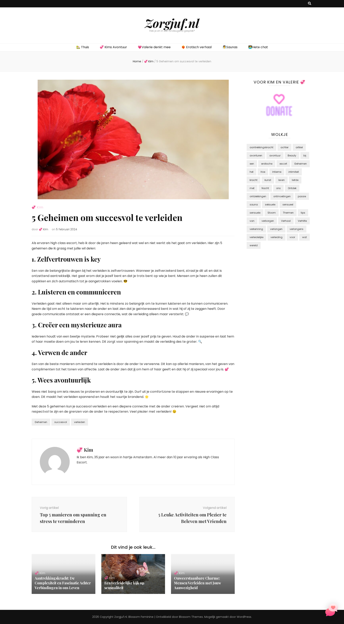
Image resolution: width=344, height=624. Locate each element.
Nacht (265, 188)
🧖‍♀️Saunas (229, 47)
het (251, 172)
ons (278, 188)
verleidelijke (256, 237)
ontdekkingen (258, 196)
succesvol (60, 422)
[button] (331, 610)
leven (281, 180)
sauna (254, 204)
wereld (254, 245)
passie (302, 196)
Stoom (272, 212)
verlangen (276, 229)
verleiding (276, 237)
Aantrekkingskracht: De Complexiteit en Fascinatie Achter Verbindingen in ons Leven (63, 583)
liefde (295, 180)
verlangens (296, 229)
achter (284, 147)
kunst (268, 180)
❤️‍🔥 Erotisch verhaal (196, 47)
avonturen (256, 155)
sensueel (287, 204)
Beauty (292, 155)
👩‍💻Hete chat (258, 47)
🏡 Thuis (82, 47)
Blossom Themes (191, 617)
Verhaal (286, 221)
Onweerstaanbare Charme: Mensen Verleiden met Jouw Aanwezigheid (197, 583)
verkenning (256, 229)
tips (303, 212)
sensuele (255, 212)
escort (283, 163)
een (252, 163)
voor (292, 237)
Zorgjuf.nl (172, 23)
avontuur (274, 155)
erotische (266, 163)
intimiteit (293, 172)
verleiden (79, 422)
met (252, 188)
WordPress (244, 617)
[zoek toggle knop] (309, 3)
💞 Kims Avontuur (113, 47)
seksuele (270, 204)
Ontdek (292, 188)
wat (304, 237)
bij (304, 155)
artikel (299, 147)
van (252, 221)
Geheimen (41, 422)
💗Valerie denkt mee (154, 47)
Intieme (276, 172)
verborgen (268, 221)
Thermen (288, 212)
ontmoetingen (282, 196)
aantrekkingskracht (261, 147)
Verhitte (302, 221)
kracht (253, 180)
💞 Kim (37, 207)
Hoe (263, 172)
